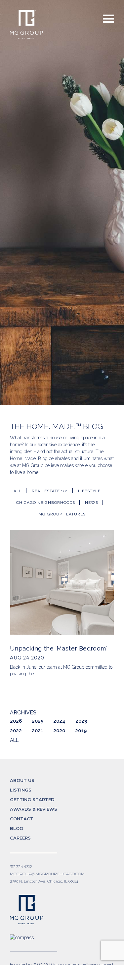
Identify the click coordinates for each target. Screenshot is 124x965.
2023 (81, 721)
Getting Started (32, 799)
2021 (37, 731)
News (91, 502)
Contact (21, 818)
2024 (59, 721)
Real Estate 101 (50, 491)
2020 (59, 731)
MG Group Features (62, 514)
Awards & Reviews (33, 809)
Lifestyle (89, 491)
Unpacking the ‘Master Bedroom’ (58, 648)
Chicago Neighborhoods (45, 502)
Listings (20, 790)
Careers (20, 838)
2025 (37, 721)
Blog (16, 828)
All (18, 491)
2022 (16, 731)
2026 (16, 721)
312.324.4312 (21, 866)
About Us (22, 780)
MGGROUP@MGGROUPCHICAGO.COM (47, 873)
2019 (81, 731)
